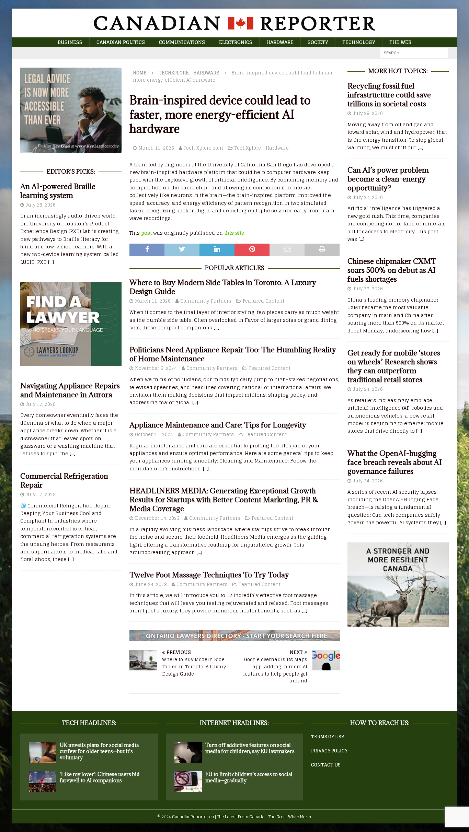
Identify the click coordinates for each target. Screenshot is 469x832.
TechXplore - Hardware (262, 148)
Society (318, 42)
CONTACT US (326, 765)
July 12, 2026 (41, 404)
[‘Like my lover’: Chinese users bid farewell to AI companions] (42, 781)
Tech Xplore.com (203, 148)
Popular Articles (234, 268)
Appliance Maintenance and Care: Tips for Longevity (217, 425)
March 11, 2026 (156, 148)
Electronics (235, 42)
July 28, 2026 (41, 205)
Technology (358, 42)
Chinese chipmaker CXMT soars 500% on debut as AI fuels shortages (391, 270)
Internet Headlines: (234, 723)
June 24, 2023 (151, 584)
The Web (400, 42)
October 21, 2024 (154, 434)
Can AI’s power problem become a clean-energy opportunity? (388, 178)
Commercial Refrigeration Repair (64, 480)
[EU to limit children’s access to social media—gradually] (188, 781)
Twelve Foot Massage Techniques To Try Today (209, 574)
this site (234, 232)
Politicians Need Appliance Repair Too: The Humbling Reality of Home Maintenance (232, 354)
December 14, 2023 (157, 518)
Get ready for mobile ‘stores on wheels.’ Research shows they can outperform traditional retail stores (393, 366)
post (146, 232)
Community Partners (205, 301)
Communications (182, 42)
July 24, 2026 (368, 389)
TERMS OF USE (327, 737)
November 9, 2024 (156, 368)
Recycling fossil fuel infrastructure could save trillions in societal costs (389, 94)
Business (70, 42)
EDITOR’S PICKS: (71, 171)
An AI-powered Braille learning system (57, 191)
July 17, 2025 (41, 495)
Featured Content (263, 301)
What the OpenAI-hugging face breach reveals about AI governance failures (394, 462)
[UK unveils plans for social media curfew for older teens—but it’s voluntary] (42, 752)
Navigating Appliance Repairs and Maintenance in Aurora (70, 390)
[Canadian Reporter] (234, 33)
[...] (216, 327)
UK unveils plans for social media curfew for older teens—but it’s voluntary (99, 751)
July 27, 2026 (368, 197)
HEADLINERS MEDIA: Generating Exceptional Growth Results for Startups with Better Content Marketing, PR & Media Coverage (223, 499)
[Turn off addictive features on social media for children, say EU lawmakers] (188, 752)
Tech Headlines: (89, 723)
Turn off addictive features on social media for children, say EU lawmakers (250, 748)
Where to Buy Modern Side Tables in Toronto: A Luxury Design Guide (222, 287)
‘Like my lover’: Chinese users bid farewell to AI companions (100, 777)
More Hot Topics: (398, 71)
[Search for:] (414, 52)
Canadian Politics (120, 42)
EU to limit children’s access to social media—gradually (249, 777)
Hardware (280, 42)
